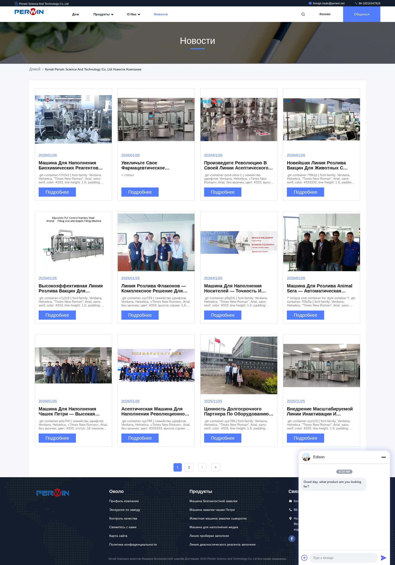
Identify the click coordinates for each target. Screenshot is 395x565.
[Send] (383, 558)
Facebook (291, 538)
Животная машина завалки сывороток (218, 518)
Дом (75, 14)
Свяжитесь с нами (122, 527)
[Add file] (304, 558)
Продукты (102, 14)
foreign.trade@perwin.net (329, 3)
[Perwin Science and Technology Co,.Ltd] (29, 14)
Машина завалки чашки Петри (212, 509)
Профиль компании (124, 501)
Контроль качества (123, 518)
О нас (132, 14)
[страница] (202, 467)
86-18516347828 (369, 3)
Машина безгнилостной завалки (213, 501)
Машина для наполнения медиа (213, 527)
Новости (161, 14)
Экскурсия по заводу (124, 509)
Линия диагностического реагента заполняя (222, 544)
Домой (34, 69)
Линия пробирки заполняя (209, 536)
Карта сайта (118, 536)
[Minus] (383, 457)
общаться (361, 14)
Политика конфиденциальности (133, 544)
